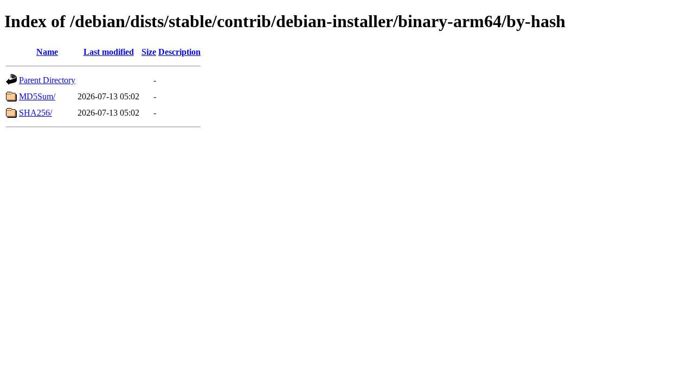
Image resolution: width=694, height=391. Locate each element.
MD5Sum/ (37, 96)
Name (47, 51)
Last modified (108, 51)
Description (179, 51)
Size (149, 51)
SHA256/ (35, 112)
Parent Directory (47, 80)
